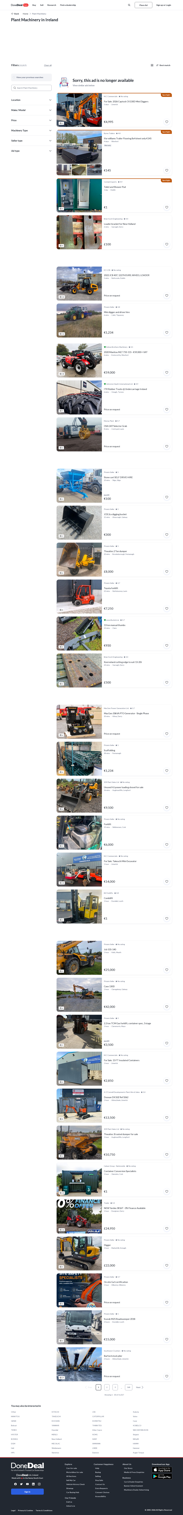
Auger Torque (138, 1453)
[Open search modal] (129, 5)
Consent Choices (102, 1492)
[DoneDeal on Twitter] (21, 1484)
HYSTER (14, 1434)
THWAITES (97, 1425)
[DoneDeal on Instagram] (39, 1484)
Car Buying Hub (72, 1492)
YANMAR (55, 1425)
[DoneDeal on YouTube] (27, 1484)
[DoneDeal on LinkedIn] (33, 1484)
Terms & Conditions (44, 1510)
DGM (13, 1443)
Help (97, 1468)
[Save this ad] (167, 122)
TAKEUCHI (56, 1416)
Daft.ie (69, 1502)
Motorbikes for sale (74, 1472)
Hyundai (55, 1430)
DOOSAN (55, 1421)
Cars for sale (71, 1468)
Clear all (48, 65)
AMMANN (96, 1443)
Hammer (136, 1448)
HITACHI (55, 1412)
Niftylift (136, 1439)
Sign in (27, 1491)
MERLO (55, 1434)
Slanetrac (55, 1453)
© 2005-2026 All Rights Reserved (158, 1510)
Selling (98, 1476)
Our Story (128, 1468)
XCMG (95, 1434)
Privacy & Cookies (25, 1510)
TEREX (14, 1430)
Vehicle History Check (75, 1484)
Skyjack (136, 1434)
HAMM (135, 1443)
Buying (98, 1472)
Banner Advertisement (133, 1486)
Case (135, 1421)
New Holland (57, 1439)
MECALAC (56, 1443)
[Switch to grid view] (152, 65)
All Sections (71, 1476)
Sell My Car (71, 1480)
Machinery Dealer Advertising (136, 1490)
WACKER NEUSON (140, 1430)
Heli (12, 1448)
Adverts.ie (70, 1506)
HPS (12, 1453)
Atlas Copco (97, 1430)
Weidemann (56, 1448)
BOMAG (14, 1439)
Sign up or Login (163, 5)
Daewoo (95, 1453)
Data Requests (101, 1488)
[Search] (14, 88)
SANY (94, 1439)
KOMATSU (96, 1421)
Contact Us (100, 1484)
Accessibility (100, 1496)
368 (128, 1387)
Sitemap (69, 1488)
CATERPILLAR (98, 1416)
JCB (93, 1412)
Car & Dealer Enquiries (133, 1482)
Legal (13, 1510)
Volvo (135, 1416)
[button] (68, 5)
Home (25, 13)
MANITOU (15, 1416)
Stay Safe (99, 1480)
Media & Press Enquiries (134, 1472)
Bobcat (14, 1425)
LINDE (94, 1448)
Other (13, 1412)
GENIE (13, 1421)
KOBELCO (137, 1425)
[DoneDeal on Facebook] (15, 1484)
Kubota (136, 1412)
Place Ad (143, 5)
